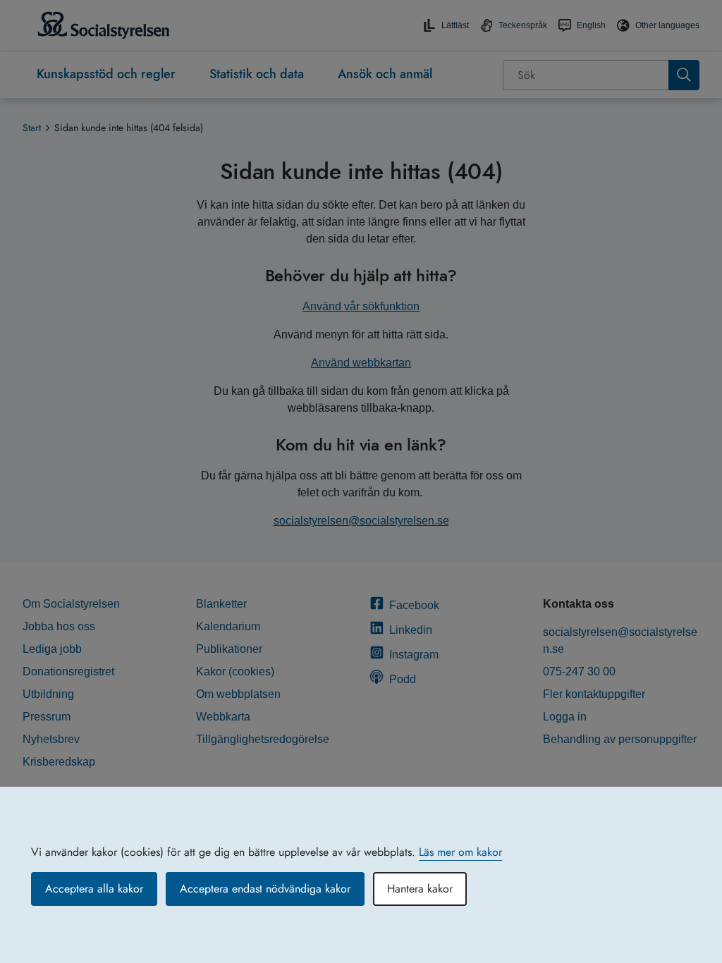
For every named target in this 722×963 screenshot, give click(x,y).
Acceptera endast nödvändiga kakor (265, 889)
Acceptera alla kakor (94, 889)
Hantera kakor (420, 889)
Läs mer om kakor (460, 852)
